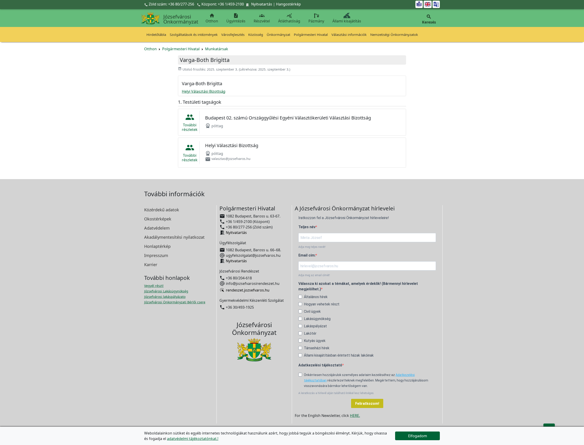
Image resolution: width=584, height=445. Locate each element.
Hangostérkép (288, 4)
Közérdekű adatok (161, 209)
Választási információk (349, 34)
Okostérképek (157, 219)
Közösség (255, 34)
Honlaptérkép (157, 246)
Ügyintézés (235, 18)
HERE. (355, 415)
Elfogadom (417, 435)
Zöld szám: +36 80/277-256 (169, 4)
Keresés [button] (429, 19)
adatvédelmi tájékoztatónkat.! (192, 438)
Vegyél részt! (154, 285)
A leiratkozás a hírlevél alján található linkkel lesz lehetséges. (336, 393)
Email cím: (306, 255)
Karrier (150, 264)
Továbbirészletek (190, 122)
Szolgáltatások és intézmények (194, 34)
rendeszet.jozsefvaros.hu (247, 290)
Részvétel (262, 18)
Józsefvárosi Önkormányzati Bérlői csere (174, 302)
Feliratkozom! (367, 403)
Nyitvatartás (261, 4)
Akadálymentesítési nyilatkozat (174, 237)
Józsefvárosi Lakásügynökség (166, 291)
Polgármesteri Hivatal (311, 34)
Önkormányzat (278, 34)
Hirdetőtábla (156, 34)
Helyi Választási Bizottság (203, 91)
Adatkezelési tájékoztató (320, 365)
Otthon (212, 18)
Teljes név (306, 227)
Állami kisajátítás (346, 21)
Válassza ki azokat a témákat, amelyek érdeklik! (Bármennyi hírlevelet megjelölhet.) (358, 286)
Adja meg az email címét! (314, 275)
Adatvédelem (157, 228)
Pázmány (316, 21)
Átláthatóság (289, 18)
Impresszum (156, 255)
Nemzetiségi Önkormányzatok (394, 34)
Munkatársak (216, 48)
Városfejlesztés (233, 34)
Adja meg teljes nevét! (312, 247)
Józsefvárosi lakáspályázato (164, 296)
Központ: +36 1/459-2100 (222, 4)
